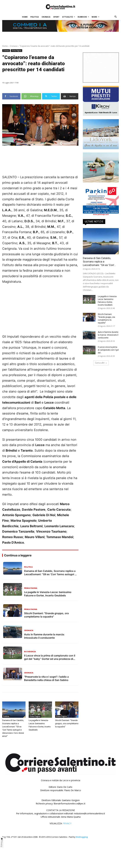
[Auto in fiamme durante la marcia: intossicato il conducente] (89, 335)
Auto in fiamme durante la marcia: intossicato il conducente (108, 335)
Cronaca (13, 46)
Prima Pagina (16, 50)
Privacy (1, 843)
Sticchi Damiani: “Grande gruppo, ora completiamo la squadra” (66, 723)
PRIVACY (67, 823)
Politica (6, 716)
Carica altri (100, 362)
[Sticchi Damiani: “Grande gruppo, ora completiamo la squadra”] (66, 709)
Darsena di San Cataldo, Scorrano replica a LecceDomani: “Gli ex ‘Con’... (99, 262)
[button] (115, 17)
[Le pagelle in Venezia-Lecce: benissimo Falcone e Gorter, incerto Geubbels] (40, 709)
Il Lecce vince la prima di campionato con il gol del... (108, 350)
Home (5, 46)
